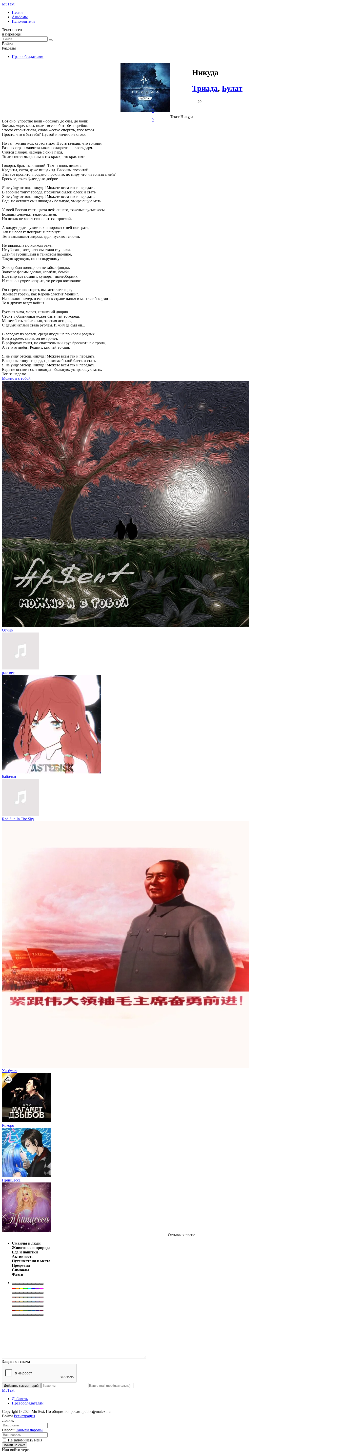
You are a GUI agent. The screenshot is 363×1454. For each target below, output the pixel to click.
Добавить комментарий (21, 1385)
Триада (205, 88)
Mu (8, 4)
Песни (17, 12)
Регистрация (24, 1416)
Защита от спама (16, 1361)
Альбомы (20, 17)
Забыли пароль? (29, 1430)
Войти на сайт (14, 1445)
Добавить (20, 1399)
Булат (232, 88)
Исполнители (23, 21)
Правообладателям (27, 56)
